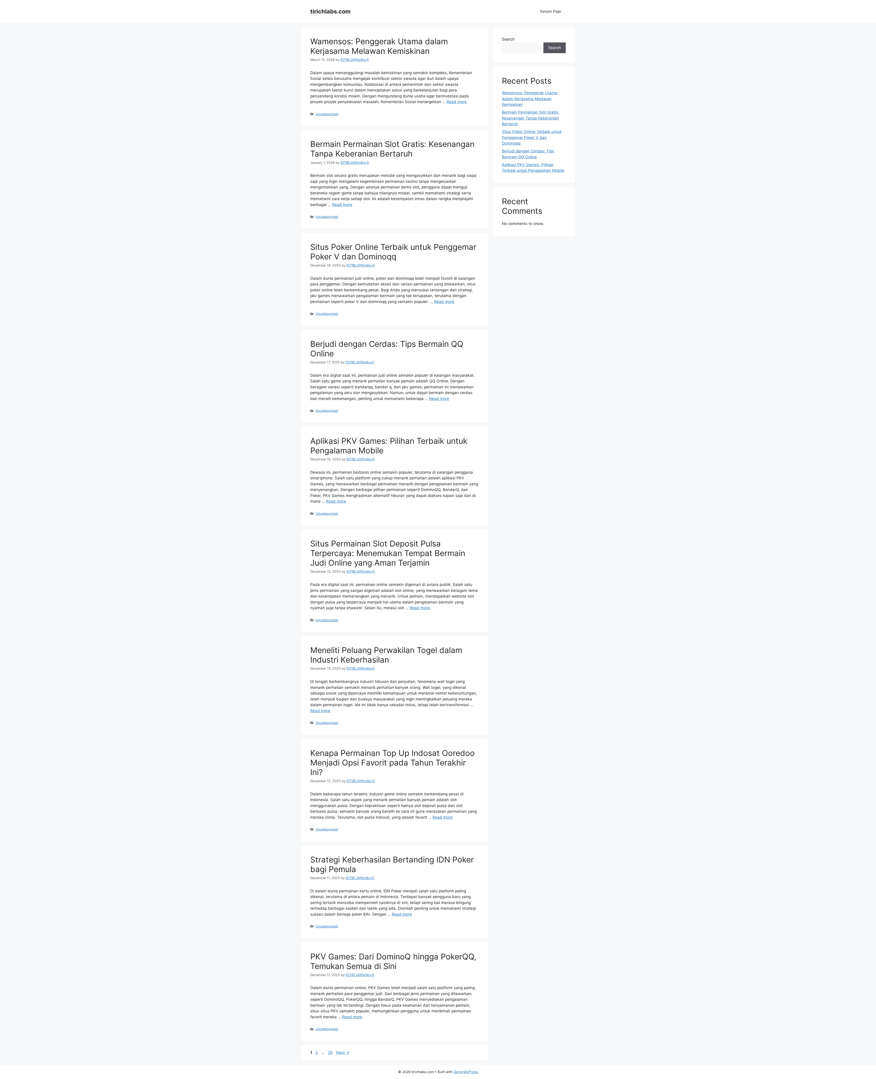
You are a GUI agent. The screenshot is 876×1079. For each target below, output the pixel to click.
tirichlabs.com (330, 11)
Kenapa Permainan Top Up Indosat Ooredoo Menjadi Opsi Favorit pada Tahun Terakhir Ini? (392, 762)
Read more (457, 101)
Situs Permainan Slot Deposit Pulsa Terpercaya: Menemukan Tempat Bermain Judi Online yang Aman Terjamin (387, 553)
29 (331, 1052)
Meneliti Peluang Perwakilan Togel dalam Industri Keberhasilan (386, 654)
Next (342, 1052)
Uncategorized (326, 114)
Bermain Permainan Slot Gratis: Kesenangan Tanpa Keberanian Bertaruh (392, 148)
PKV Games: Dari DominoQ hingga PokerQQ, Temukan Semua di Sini (393, 961)
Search (508, 39)
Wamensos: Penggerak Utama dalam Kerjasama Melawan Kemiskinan (379, 46)
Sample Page (550, 11)
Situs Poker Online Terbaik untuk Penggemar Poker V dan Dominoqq (393, 251)
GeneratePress (466, 1072)
